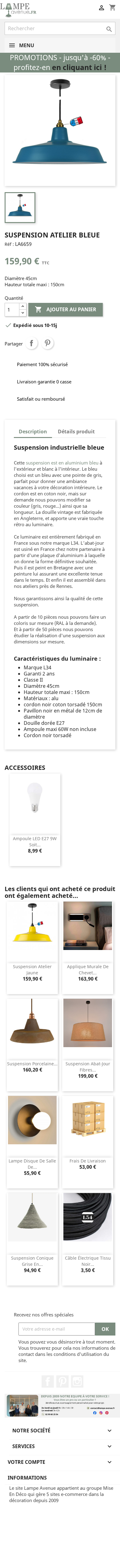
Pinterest (47, 343)
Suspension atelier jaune (32, 970)
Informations (27, 1477)
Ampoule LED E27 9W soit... (35, 842)
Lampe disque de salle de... (32, 1164)
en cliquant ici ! (79, 67)
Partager (31, 343)
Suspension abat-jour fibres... (88, 1067)
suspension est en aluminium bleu (62, 463)
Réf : (9, 244)
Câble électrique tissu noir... (88, 1261)
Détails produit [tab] (76, 431)
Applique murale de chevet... (88, 970)
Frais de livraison (88, 1161)
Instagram (77, 1381)
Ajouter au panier (65, 309)
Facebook (48, 1381)
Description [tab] (33, 431)
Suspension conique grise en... (32, 1261)
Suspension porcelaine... (32, 1064)
